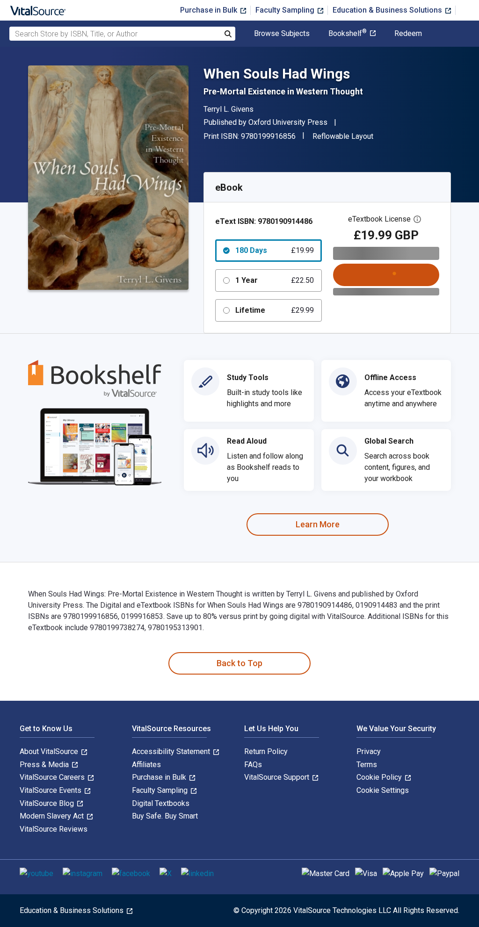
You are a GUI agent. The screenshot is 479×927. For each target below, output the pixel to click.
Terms (366, 764)
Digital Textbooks (160, 803)
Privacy (368, 751)
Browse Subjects (282, 33)
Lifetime (274, 310)
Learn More (318, 524)
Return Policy (266, 751)
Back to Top (239, 663)
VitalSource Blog (48, 803)
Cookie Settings (382, 790)
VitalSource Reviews (53, 829)
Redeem (408, 33)
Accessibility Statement (172, 751)
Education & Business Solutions (388, 10)
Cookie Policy (380, 777)
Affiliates (146, 764)
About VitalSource (50, 751)
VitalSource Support (277, 777)
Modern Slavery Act (53, 816)
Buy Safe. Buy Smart (165, 816)
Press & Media (45, 764)
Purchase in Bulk (209, 10)
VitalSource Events (51, 790)
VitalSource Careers (53, 777)
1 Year (274, 280)
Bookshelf (347, 33)
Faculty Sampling (285, 10)
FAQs (253, 764)
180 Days (274, 250)
